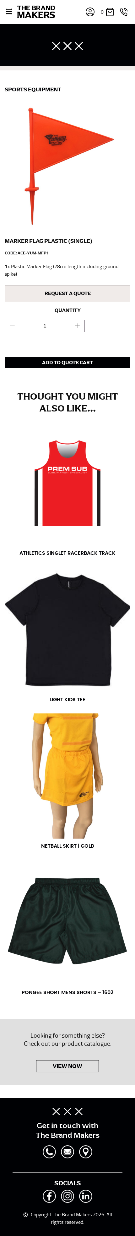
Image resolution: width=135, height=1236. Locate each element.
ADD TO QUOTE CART (67, 363)
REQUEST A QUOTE (68, 293)
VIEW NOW (67, 1066)
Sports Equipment (33, 89)
